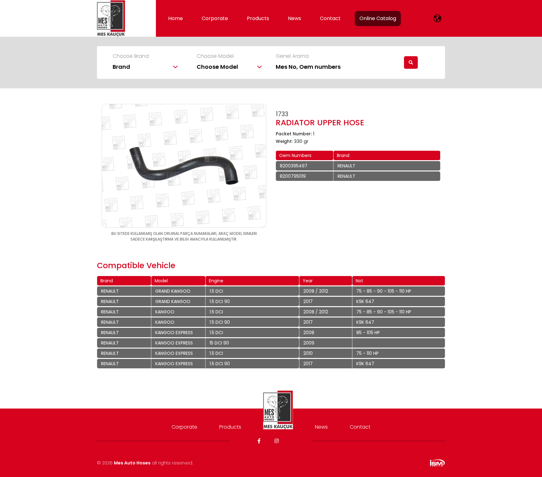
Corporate (215, 18)
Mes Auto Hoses (132, 463)
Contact (330, 18)
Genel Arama (292, 56)
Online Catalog (377, 18)
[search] (411, 62)
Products (258, 18)
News (294, 18)
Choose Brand (131, 56)
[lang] (437, 18)
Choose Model (215, 56)
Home (175, 18)
